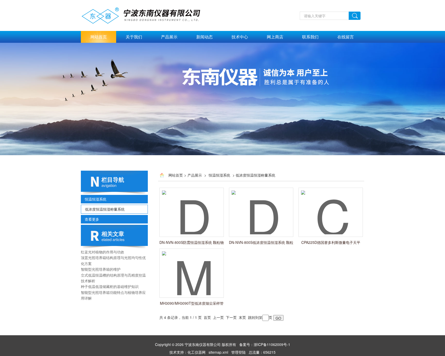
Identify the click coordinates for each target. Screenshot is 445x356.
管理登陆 (238, 352)
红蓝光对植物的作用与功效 (102, 251)
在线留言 (345, 37)
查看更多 (92, 219)
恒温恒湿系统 (95, 199)
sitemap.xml (218, 352)
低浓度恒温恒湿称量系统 (105, 209)
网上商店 (275, 37)
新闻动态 (204, 37)
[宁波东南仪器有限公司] (147, 14)
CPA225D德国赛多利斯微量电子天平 (330, 242)
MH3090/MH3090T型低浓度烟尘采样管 (192, 303)
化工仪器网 (196, 352)
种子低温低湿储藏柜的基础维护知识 (110, 286)
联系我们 (310, 37)
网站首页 (98, 37)
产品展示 (169, 37)
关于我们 (134, 37)
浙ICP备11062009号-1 (272, 344)
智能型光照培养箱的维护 (101, 269)
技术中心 (240, 37)
